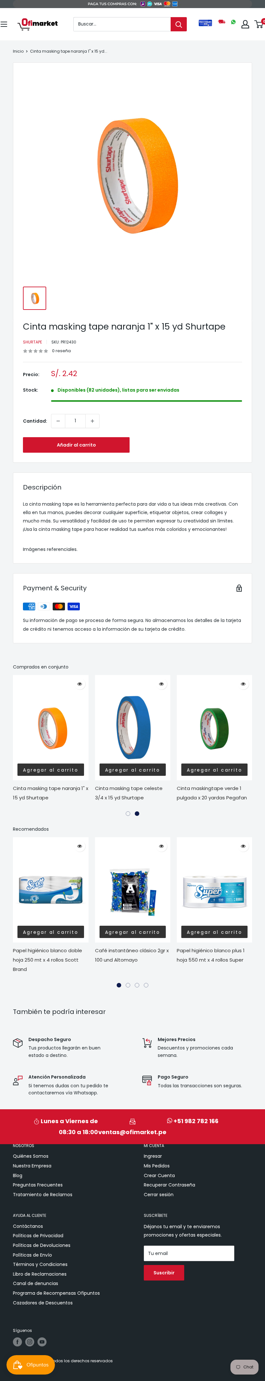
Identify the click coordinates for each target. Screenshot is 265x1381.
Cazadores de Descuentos (43, 1303)
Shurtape (32, 342)
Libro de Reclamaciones (40, 1274)
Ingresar (153, 1156)
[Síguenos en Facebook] (17, 1341)
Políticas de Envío (32, 1255)
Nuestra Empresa (32, 1166)
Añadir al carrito (76, 445)
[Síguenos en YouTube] (42, 1341)
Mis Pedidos (157, 1166)
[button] (128, 813)
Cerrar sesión (159, 1194)
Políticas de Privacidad (38, 1235)
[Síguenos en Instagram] (29, 1341)
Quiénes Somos (30, 1156)
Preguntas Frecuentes (38, 1185)
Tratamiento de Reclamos (42, 1194)
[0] (259, 24)
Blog (17, 1175)
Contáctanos (28, 1226)
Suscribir (164, 1273)
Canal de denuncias (35, 1283)
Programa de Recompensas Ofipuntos (56, 1293)
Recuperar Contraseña (169, 1185)
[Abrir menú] (4, 24)
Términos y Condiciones (40, 1264)
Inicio (18, 51)
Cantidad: (35, 421)
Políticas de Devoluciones (41, 1245)
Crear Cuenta (159, 1175)
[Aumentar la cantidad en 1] (92, 421)
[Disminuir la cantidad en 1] (58, 421)
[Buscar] (179, 24)
